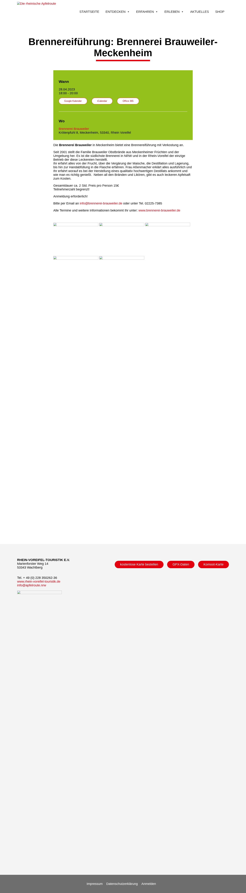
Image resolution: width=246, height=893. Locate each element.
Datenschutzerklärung (122, 884)
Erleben (172, 12)
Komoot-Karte (213, 564)
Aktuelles (199, 12)
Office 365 (128, 101)
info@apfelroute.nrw (31, 585)
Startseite (89, 12)
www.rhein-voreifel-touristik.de (38, 581)
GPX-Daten (181, 564)
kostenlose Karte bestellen (139, 564)
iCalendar (102, 101)
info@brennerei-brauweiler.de (100, 203)
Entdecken (116, 12)
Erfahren (145, 12)
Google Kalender (73, 101)
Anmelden (148, 884)
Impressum (95, 884)
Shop (219, 12)
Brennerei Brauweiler (74, 129)
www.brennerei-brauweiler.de (159, 210)
